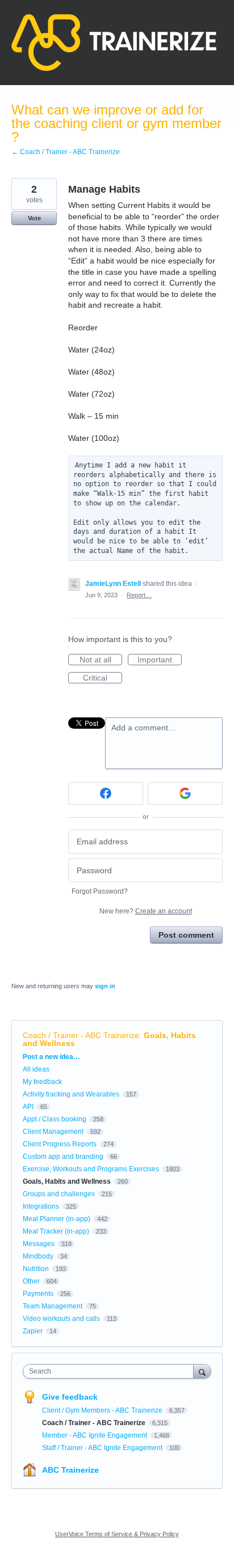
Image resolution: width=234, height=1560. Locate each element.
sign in (105, 986)
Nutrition (36, 1269)
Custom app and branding (63, 1157)
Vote (34, 218)
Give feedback (70, 1396)
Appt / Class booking (54, 1119)
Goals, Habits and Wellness (67, 1181)
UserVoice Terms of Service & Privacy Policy (117, 1534)
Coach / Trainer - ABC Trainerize (81, 1035)
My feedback (42, 1082)
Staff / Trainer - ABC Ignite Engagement (103, 1448)
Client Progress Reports (60, 1144)
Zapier (33, 1331)
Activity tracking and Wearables (71, 1094)
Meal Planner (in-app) (56, 1219)
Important (159, 660)
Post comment (186, 935)
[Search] (202, 1371)
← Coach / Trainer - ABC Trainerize (65, 152)
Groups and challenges (59, 1194)
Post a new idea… (51, 1057)
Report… (139, 595)
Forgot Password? (100, 891)
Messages (39, 1244)
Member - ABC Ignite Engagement (95, 1435)
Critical (102, 678)
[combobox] (110, 1371)
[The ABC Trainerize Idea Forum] (113, 42)
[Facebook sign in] (105, 793)
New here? (145, 911)
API (28, 1107)
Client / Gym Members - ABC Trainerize (103, 1410)
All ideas (36, 1069)
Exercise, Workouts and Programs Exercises (91, 1169)
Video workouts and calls (61, 1319)
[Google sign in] (185, 793)
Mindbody (38, 1256)
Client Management (53, 1132)
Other (31, 1281)
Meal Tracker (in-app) (56, 1231)
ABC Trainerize (70, 1469)
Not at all (101, 660)
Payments (38, 1294)
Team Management (52, 1306)
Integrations (41, 1206)
